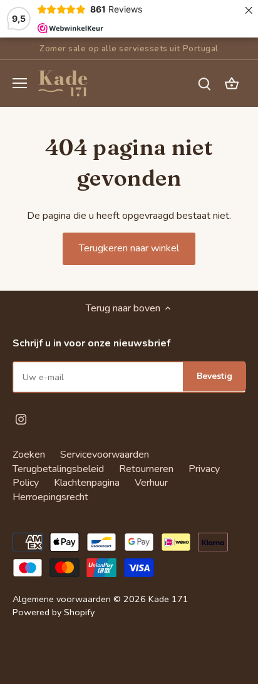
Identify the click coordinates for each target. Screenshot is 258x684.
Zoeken (29, 454)
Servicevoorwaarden (104, 454)
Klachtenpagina (87, 483)
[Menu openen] (20, 83)
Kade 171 (168, 599)
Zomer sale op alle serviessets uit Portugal (128, 48)
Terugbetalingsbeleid (58, 469)
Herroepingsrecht (50, 497)
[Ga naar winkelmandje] (231, 83)
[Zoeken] (204, 83)
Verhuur (151, 483)
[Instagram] (21, 418)
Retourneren (146, 469)
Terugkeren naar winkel (129, 248)
